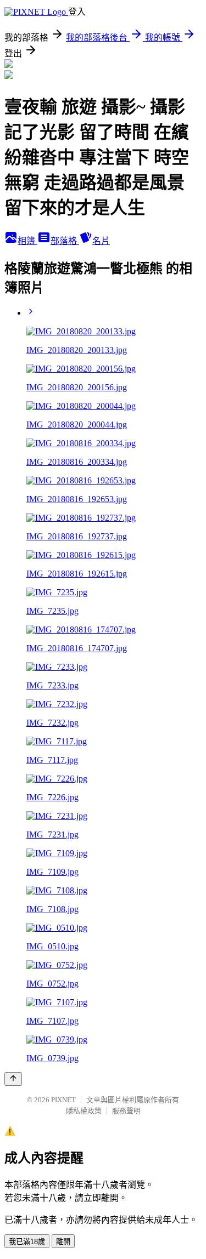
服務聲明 (126, 1111)
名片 (101, 241)
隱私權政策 (84, 1111)
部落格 (65, 241)
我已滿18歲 (27, 1242)
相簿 (27, 241)
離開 (63, 1242)
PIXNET (63, 1100)
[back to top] (13, 1079)
